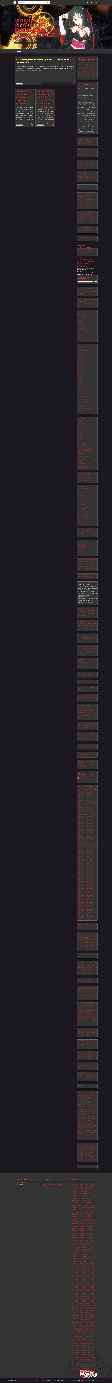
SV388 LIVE (64, 1185)
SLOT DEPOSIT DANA (83, 227)
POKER (89, 1211)
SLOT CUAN (81, 138)
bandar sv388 (93, 994)
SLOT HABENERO (82, 513)
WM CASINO (85, 139)
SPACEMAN (81, 725)
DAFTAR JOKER (86, 1212)
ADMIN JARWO (81, 453)
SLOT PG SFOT (88, 1132)
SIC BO (79, 495)
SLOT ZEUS (85, 163)
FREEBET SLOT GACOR (84, 446)
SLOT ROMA (89, 1127)
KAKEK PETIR (91, 66)
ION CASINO (89, 623)
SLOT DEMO (81, 358)
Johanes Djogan (99, 1380)
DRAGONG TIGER (82, 497)
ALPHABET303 (81, 292)
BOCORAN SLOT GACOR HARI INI (86, 1159)
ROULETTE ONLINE (83, 66)
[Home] (15, 2)
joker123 (94, 937)
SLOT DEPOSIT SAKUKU (84, 313)
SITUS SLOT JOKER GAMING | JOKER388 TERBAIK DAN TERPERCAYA (87, 91)
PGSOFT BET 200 (87, 935)
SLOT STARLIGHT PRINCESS (85, 715)
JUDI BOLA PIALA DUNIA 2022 (85, 660)
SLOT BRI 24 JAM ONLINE (89, 480)
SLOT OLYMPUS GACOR (84, 463)
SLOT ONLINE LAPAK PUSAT (89, 650)
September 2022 (21, 1184)
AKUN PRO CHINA (82, 511)
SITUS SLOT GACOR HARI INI (88, 1115)
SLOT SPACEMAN (82, 553)
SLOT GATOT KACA (88, 681)
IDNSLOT (80, 1099)
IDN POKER (80, 465)
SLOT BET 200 (81, 217)
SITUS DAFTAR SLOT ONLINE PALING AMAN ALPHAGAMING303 (32, 1380)
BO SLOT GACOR (82, 723)
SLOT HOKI (86, 1009)
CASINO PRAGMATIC (83, 546)
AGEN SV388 (84, 1219)
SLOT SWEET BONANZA (89, 735)
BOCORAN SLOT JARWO (84, 178)
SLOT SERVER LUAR (86, 290)
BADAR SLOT (46, 1183)
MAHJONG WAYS (89, 288)
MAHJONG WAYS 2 (83, 172)
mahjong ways (82, 1004)
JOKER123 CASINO (82, 1211)
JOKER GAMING (91, 1118)
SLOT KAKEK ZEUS (83, 318)
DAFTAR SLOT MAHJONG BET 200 (86, 149)
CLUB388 (92, 73)
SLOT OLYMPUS (88, 138)
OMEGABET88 (89, 199)
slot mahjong (86, 948)
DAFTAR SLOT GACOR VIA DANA (86, 1109)
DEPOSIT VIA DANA (83, 1129)
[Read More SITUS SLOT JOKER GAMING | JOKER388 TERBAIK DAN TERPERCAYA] (73, 83)
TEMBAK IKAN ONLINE (83, 315)
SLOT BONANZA (87, 1005)
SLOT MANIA (81, 288)
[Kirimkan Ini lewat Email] (17, 83)
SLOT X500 (90, 161)
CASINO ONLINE (86, 141)
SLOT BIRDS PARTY (90, 1033)
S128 (93, 1057)
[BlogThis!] (19, 83)
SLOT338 (93, 178)
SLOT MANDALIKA (82, 441)
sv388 (79, 391)
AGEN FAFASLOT (87, 1214)
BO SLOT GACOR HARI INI (84, 320)
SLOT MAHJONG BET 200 (84, 63)
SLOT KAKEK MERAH (83, 462)
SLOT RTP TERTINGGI (87, 802)
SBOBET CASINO (86, 153)
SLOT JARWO (93, 707)
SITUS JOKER (54, 1183)
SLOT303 (83, 667)
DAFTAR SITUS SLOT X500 (85, 1104)
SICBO (89, 710)
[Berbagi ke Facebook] (22, 83)
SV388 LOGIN (57, 1185)
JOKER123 (80, 334)
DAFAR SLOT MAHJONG (87, 1094)
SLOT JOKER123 (82, 1044)
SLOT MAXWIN (81, 70)
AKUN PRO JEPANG (83, 516)
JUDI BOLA (91, 163)
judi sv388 (88, 942)
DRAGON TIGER (82, 545)
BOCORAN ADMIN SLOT (89, 1158)
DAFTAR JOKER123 (48, 1185)
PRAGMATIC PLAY (82, 514)
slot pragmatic (81, 393)
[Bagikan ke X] (20, 83)
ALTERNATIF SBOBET (89, 1206)
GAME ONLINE (81, 790)
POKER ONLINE (84, 1246)
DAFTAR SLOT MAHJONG (84, 451)
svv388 (80, 994)
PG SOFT (80, 365)
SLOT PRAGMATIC (82, 442)
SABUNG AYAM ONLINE (84, 327)
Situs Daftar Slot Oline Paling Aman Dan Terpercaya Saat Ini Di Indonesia (24, 97)
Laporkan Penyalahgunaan (84, 246)
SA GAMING (88, 972)
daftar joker (93, 948)
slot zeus (80, 394)
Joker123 (80, 941)
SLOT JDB (84, 187)
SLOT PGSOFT (87, 1151)
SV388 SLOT (46, 1186)
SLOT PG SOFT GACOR (84, 337)
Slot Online (81, 412)
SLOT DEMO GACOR (83, 455)
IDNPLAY (80, 153)
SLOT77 (80, 567)
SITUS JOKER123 (62, 1183)
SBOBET (93, 216)
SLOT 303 (80, 490)
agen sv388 (93, 992)
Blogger (85, 1380)
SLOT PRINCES (81, 359)
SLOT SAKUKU (87, 473)
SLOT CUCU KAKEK (87, 143)
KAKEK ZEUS (81, 373)
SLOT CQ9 (80, 635)
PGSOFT (90, 151)
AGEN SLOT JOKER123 (85, 778)
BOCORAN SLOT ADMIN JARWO (86, 1116)
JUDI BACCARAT (92, 563)
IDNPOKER (93, 1136)
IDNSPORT (90, 576)
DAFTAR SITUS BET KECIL (88, 1102)
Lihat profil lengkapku (84, 780)
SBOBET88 (94, 473)
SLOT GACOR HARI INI (88, 842)
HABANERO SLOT (82, 68)
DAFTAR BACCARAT (83, 967)
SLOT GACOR (87, 186)
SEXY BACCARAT (82, 164)
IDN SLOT (91, 64)
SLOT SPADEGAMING (83, 646)
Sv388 (79, 939)
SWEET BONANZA (88, 1014)
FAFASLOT (80, 332)
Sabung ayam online (83, 389)
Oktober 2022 (21, 1183)
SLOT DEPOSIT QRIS (83, 303)
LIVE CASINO (81, 499)
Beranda (19, 51)
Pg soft (79, 1023)
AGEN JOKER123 (91, 1216)
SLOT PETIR (85, 567)
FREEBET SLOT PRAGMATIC (85, 449)
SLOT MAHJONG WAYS (84, 325)
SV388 (89, 68)
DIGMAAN (80, 336)
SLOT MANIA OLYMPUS (84, 330)
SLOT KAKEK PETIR (83, 151)
